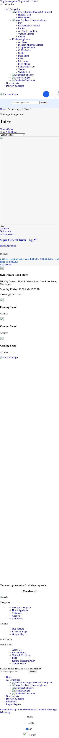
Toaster (21, 69)
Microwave (23, 61)
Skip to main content (28, 1)
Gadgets (26, 77)
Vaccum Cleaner (26, 34)
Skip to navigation (9, 1)
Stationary (29, 75)
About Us (16, 649)
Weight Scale (24, 72)
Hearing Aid (24, 17)
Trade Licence (19, 663)
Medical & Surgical (42, 12)
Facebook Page (19, 631)
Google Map (18, 634)
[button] (5, 264)
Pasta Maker (24, 64)
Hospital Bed (24, 14)
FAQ (14, 658)
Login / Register (13, 704)
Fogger (21, 36)
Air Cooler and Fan (27, 31)
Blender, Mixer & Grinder (30, 44)
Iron (20, 23)
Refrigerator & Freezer (29, 25)
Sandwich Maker (26, 66)
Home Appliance (39, 20)
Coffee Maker (24, 50)
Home (3, 109)
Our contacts (18, 629)
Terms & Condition (21, 655)
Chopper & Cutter (26, 47)
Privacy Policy (19, 652)
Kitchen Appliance (21, 39)
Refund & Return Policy (23, 660)
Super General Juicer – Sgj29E (19, 239)
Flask (20, 58)
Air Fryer (22, 42)
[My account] (46, 94)
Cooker (21, 53)
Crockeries (30, 80)
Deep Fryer (23, 55)
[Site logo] (9, 94)
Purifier (21, 28)
